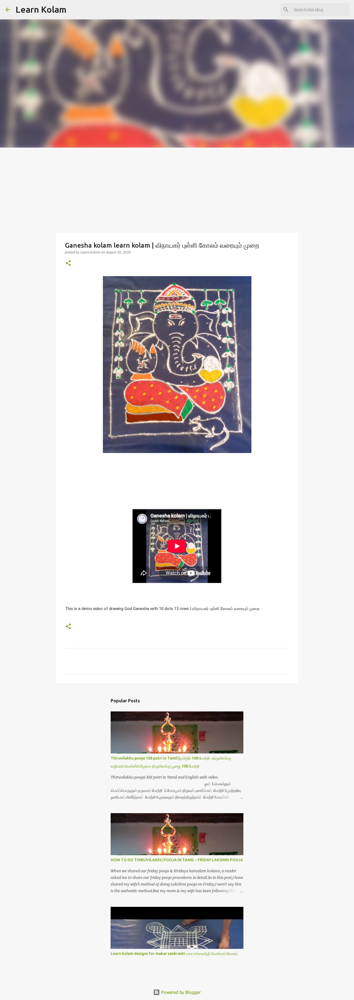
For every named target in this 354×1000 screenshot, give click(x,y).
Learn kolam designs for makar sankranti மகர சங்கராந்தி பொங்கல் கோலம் (174, 953)
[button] (68, 263)
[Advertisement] (177, 189)
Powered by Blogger (180, 992)
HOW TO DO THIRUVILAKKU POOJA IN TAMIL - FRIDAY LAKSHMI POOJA (177, 860)
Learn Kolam (40, 9)
